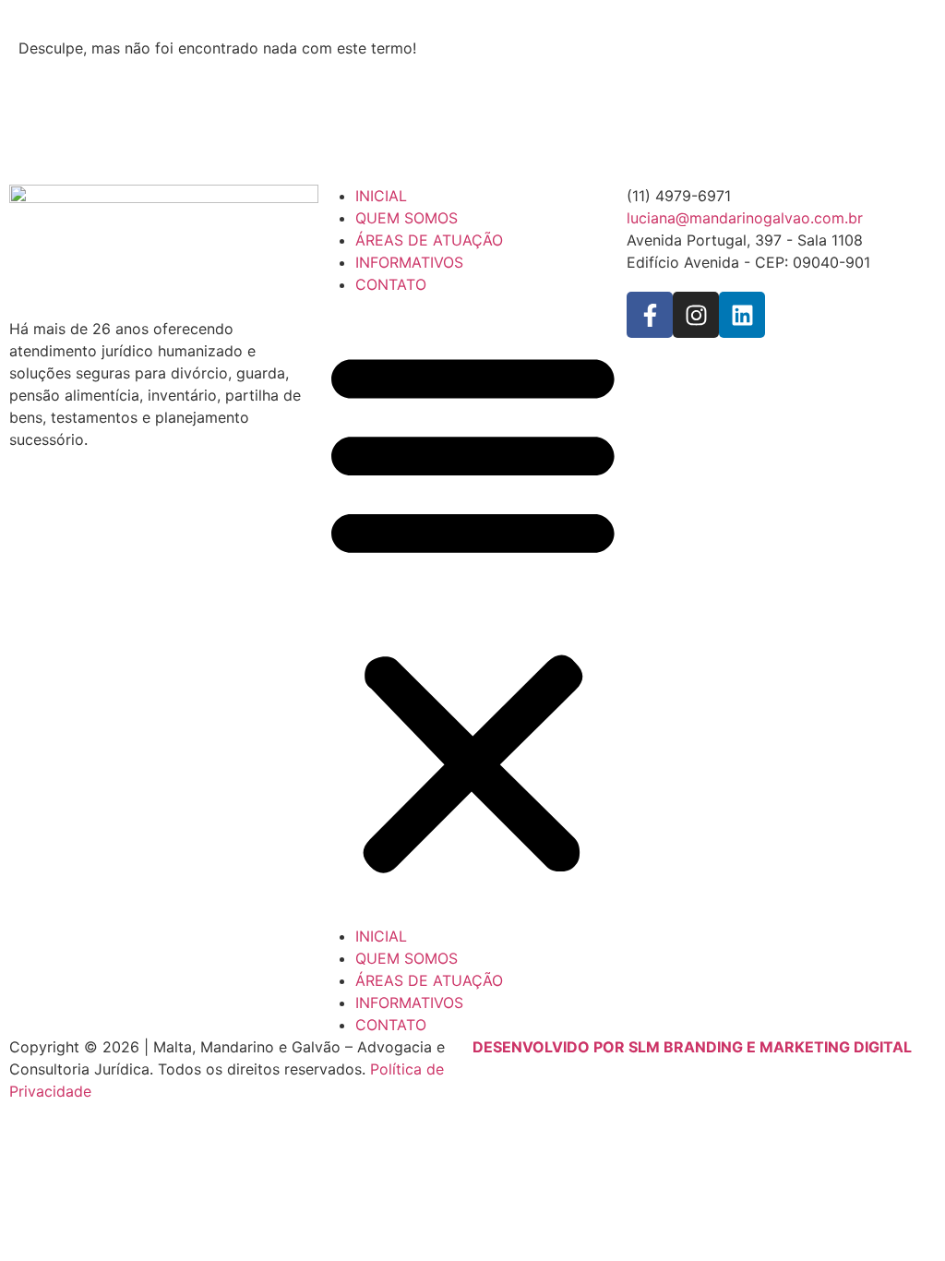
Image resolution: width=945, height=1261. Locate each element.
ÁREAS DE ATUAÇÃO (429, 240)
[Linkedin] (742, 315)
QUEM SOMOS (406, 218)
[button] (473, 609)
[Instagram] (696, 315)
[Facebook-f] (650, 315)
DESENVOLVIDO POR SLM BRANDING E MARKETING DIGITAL (692, 1047)
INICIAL (381, 195)
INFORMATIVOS (409, 262)
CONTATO (390, 284)
